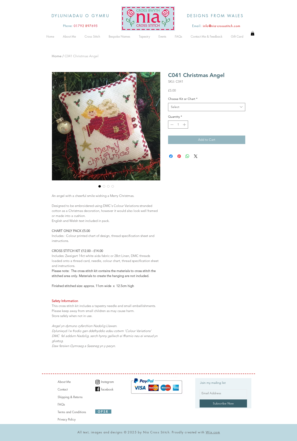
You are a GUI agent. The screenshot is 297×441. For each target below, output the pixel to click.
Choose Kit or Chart (182, 99)
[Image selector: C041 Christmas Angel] (99, 186)
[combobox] (206, 107)
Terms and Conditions (72, 412)
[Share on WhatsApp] (187, 156)
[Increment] (184, 124)
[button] (252, 33)
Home (57, 56)
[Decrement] (171, 124)
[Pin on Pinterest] (179, 156)
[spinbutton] (178, 124)
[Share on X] (195, 156)
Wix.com (213, 432)
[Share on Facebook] (171, 156)
